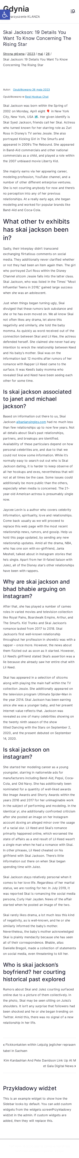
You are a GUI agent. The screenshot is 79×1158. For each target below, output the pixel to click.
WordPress (63, 1146)
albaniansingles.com (31, 422)
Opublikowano (31, 89)
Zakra (48, 1146)
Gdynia (16, 8)
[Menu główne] (73, 11)
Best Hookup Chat (37, 96)
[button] (5, 15)
